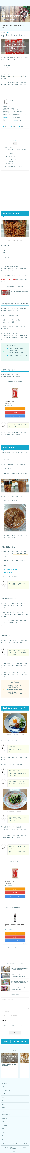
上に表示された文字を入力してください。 (13, 1025)
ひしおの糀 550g (9, 401)
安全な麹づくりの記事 (8, 117)
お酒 (3, 1087)
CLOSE (15, 143)
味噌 (3, 1097)
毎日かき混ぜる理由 (11, 159)
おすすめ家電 (5, 1083)
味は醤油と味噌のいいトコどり (13, 167)
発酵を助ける (9, 163)
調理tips (4, 1128)
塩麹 (3, 1104)
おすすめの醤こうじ (11, 153)
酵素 (3, 1132)
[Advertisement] (15, 191)
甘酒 (3, 1111)
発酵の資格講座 (6, 1114)
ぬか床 (3, 1094)
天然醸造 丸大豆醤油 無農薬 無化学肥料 (15, 925)
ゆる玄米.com (14, 120)
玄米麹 (3, 1107)
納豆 (3, 1121)
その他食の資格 (6, 1090)
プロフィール (5, 1147)
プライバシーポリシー (22, 1147)
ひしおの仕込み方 (10, 157)
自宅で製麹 (4, 1125)
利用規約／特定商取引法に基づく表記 (15, 1148)
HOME (2, 1143)
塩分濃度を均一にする (12, 161)
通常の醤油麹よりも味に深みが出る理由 (16, 150)
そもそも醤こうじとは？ (12, 147)
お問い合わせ (12, 1147)
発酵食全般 (4, 1118)
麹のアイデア (5, 1139)
